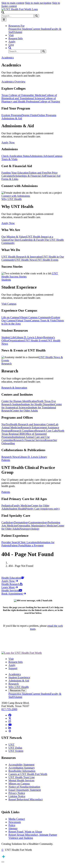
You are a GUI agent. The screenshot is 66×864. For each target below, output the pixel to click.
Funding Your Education (15, 172)
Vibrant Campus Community (35, 317)
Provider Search (10, 542)
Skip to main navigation (38, 2)
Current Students (41, 28)
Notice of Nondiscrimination (24, 786)
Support (12, 668)
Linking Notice (16, 796)
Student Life (8, 337)
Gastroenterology (38, 522)
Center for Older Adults (25, 410)
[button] (2, 12)
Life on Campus (10, 317)
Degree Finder (29, 115)
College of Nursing (49, 101)
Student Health (17, 508)
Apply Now (8, 142)
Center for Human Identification (19, 401)
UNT (11, 744)
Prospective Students (20, 28)
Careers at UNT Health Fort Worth (27, 774)
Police (11, 825)
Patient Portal (17, 545)
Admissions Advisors (41, 155)
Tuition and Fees (38, 172)
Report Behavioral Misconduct (25, 799)
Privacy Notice (16, 793)
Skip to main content (12, 2)
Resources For (17, 690)
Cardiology (7, 522)
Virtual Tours (23, 320)
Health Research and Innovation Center (32, 424)
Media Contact (16, 818)
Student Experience (19, 677)
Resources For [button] (16, 25)
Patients (5, 492)
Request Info (15, 38)
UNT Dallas (15, 747)
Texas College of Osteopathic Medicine (23, 95)
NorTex (5, 424)
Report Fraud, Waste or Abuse (25, 831)
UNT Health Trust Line (21, 777)
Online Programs (46, 115)
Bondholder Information (21, 770)
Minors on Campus (19, 783)
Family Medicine (21, 505)
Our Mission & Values (13, 236)
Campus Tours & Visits (43, 320)
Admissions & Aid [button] (11, 118)
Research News (10, 456)
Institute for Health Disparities (37, 404)
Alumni (18, 32)
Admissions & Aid (18, 680)
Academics (14, 674)
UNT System (15, 750)
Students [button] (6, 279)
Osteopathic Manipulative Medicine (37, 525)
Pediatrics (6, 505)
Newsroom (14, 822)
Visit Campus (8, 303)
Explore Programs (11, 115)
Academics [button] (7, 57)
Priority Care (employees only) (42, 508)
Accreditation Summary (21, 767)
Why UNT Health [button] (11, 199)
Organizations (16, 340)
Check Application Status (15, 155)
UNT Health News (25, 259)
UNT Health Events (47, 259)
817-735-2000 (9, 709)
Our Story (14, 239)
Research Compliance (23, 430)
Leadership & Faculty (32, 239)
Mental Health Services (21, 780)
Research (13, 683)
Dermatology (21, 522)
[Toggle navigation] (3, 19)
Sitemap (12, 828)
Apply (11, 41)
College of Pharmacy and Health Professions (28, 100)
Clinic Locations (28, 542)
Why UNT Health (18, 686)
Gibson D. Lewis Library (29, 337)
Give (11, 44)
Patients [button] (5, 460)
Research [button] (6, 363)
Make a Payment (34, 545)
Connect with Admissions (15, 195)
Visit (11, 35)
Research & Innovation (14, 387)
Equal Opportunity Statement (24, 789)
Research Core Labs (46, 430)
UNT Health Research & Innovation (21, 256)
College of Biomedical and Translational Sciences (29, 97)
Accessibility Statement (21, 764)
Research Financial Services (29, 440)
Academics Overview (13, 81)
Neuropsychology (29, 528)
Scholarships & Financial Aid (29, 175)
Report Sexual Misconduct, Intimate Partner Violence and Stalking (32, 836)
